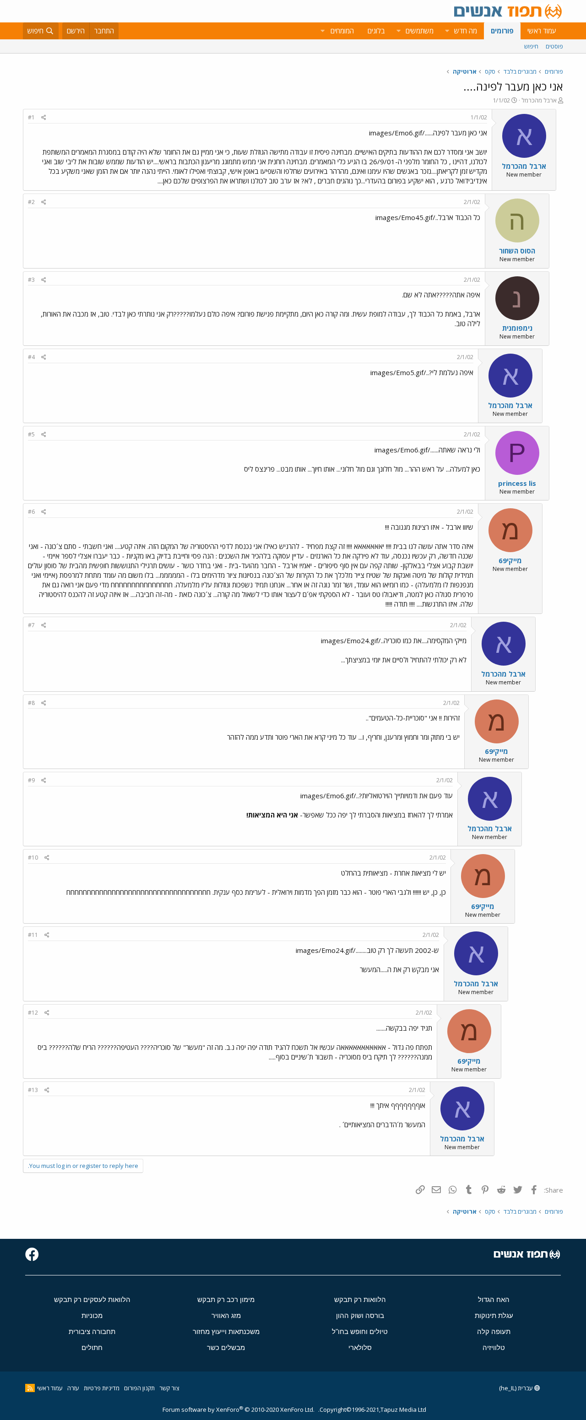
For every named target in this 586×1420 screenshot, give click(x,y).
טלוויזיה (494, 1347)
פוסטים (554, 46)
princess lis (517, 483)
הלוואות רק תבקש (360, 1299)
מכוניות (92, 1315)
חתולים (92, 1347)
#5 (31, 434)
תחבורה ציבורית (92, 1331)
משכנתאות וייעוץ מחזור (226, 1331)
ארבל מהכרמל (539, 100)
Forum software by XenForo (239, 1409)
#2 (31, 202)
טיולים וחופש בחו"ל (360, 1331)
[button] (446, 30)
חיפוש (531, 46)
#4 (31, 357)
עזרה (73, 1388)
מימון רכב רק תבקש (226, 1299)
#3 (31, 280)
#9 (31, 780)
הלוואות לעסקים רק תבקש (92, 1299)
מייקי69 (510, 560)
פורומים (502, 30)
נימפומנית (517, 328)
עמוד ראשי (541, 30)
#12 (33, 1013)
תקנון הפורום (139, 1388)
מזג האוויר (226, 1315)
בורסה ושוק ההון (360, 1315)
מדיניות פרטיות (101, 1388)
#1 (31, 117)
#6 (31, 512)
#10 (33, 857)
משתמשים (420, 30)
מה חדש (465, 30)
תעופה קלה (493, 1331)
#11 (33, 935)
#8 (31, 703)
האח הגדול (494, 1299)
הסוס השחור (517, 250)
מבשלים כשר (226, 1347)
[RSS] (30, 1388)
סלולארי (360, 1347)
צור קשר (169, 1388)
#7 (31, 625)
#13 (33, 1090)
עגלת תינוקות (494, 1315)
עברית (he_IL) (516, 1388)
